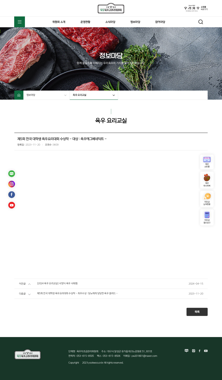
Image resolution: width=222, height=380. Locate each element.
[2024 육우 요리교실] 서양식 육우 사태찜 (57, 283)
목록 (197, 311)
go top (216, 374)
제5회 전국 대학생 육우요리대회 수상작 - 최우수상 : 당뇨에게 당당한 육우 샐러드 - (77, 293)
